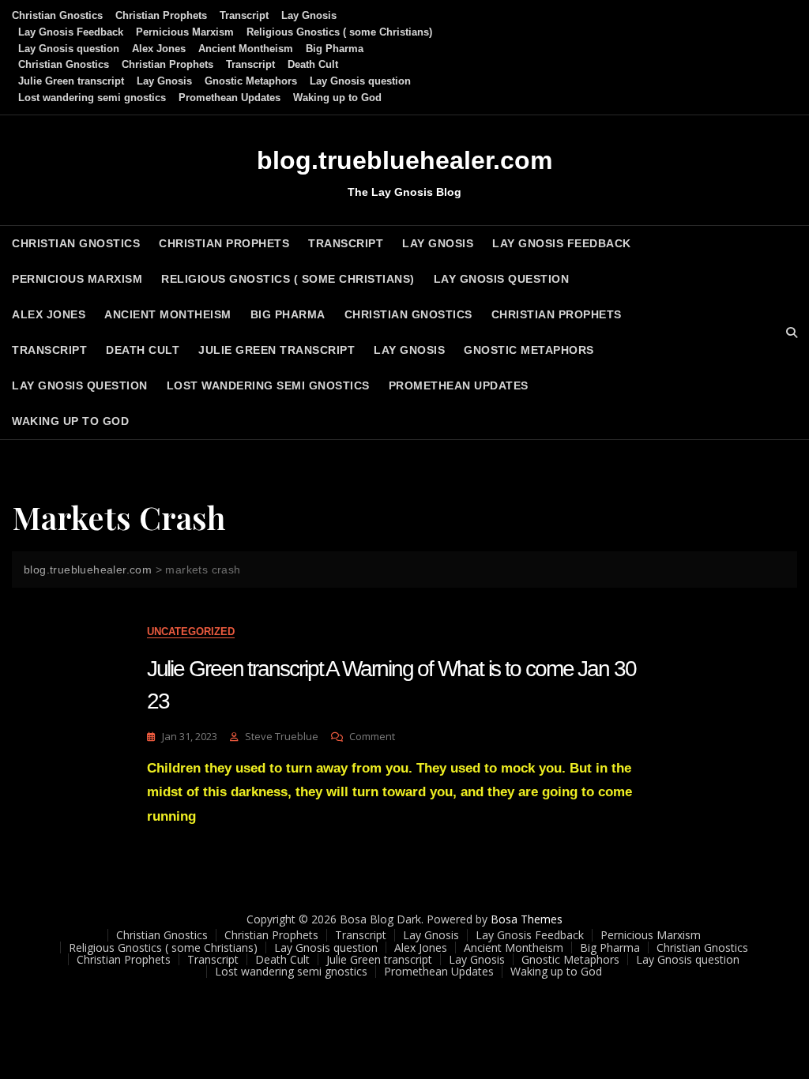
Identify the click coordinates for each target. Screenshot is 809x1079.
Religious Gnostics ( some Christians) (339, 32)
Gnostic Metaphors (251, 81)
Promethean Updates (229, 97)
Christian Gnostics (57, 15)
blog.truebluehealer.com (404, 160)
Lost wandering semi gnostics (92, 97)
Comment (372, 736)
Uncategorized (191, 631)
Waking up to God (337, 97)
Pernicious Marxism (185, 32)
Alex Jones (159, 49)
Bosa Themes (527, 919)
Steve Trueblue (281, 736)
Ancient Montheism (245, 49)
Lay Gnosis (309, 15)
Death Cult (313, 64)
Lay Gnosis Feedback (70, 32)
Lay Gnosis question (68, 49)
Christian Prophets (161, 15)
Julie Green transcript (71, 81)
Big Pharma (334, 49)
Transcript (244, 15)
